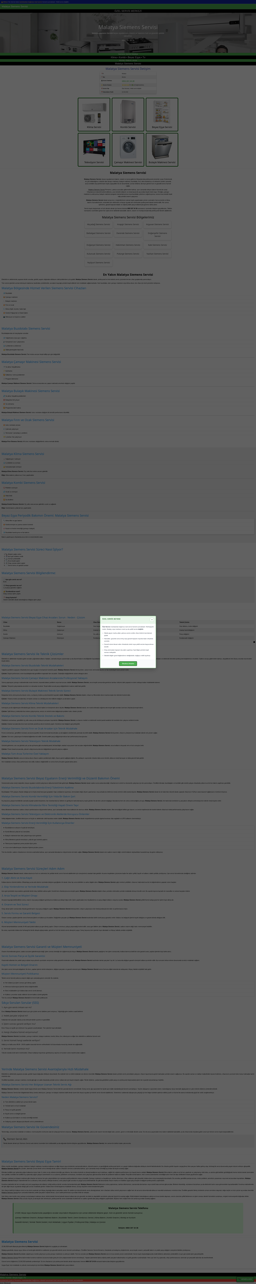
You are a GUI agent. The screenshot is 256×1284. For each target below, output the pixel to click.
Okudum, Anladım (128, 663)
